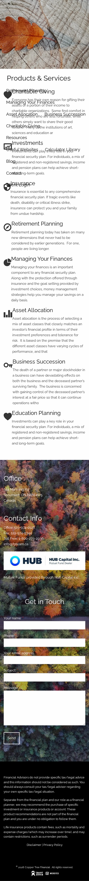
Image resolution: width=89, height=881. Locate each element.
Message (27, 688)
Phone (25, 636)
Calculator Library (62, 149)
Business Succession (65, 114)
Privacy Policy (53, 845)
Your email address (35, 653)
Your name (29, 618)
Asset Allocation (22, 114)
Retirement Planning (26, 90)
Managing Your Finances (30, 102)
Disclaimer (34, 845)
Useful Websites (22, 149)
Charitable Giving (23, 125)
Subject (26, 670)
